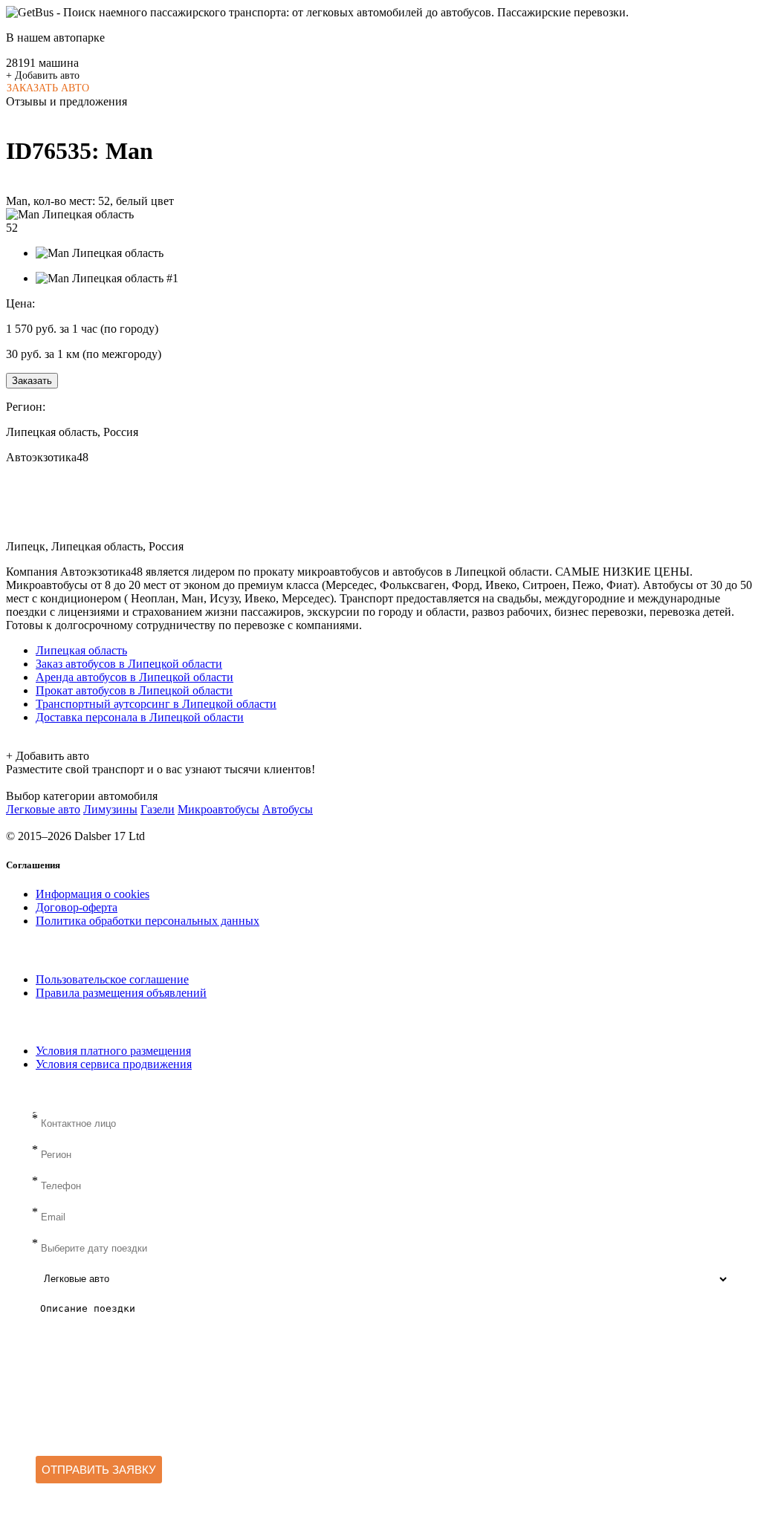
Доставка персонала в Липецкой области (140, 717)
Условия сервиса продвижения (114, 1064)
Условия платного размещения (113, 1050)
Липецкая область (81, 650)
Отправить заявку (99, 1469)
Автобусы (287, 809)
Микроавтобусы (218, 809)
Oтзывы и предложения (66, 101)
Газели (157, 809)
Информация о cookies (92, 894)
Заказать (32, 380)
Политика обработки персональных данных (147, 920)
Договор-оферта (76, 907)
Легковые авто (43, 809)
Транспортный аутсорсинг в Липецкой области (156, 703)
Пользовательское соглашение (112, 979)
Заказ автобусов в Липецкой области (129, 663)
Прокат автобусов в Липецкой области (134, 690)
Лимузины (110, 809)
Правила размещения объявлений (121, 992)
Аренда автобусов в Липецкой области (134, 677)
